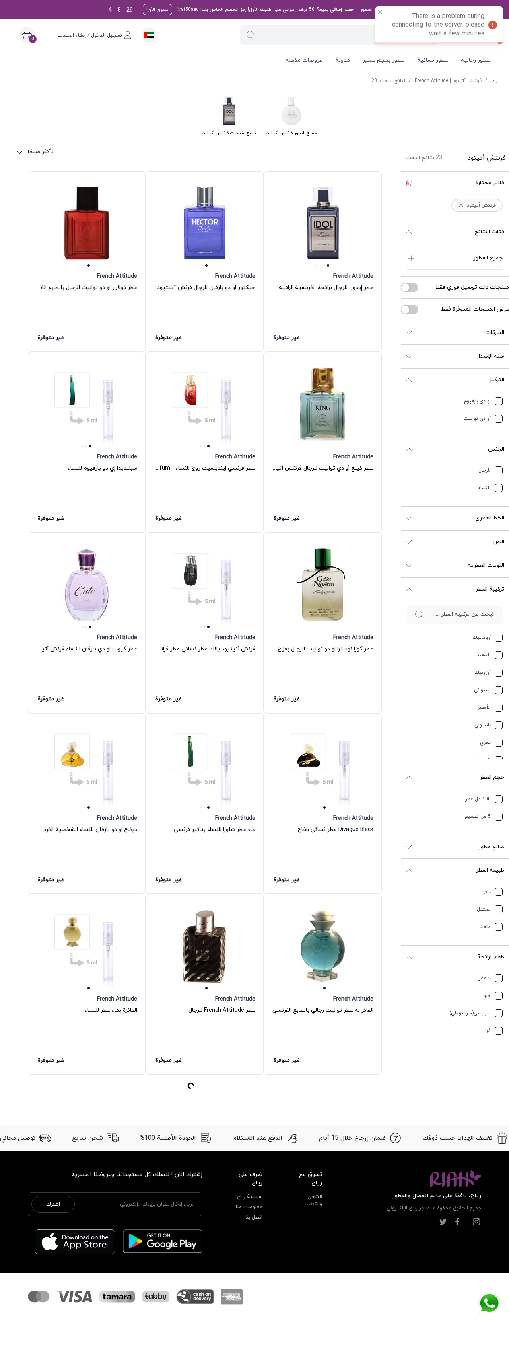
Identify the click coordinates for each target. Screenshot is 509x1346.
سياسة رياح (249, 691)
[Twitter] (443, 716)
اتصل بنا (253, 711)
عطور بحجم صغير (383, 60)
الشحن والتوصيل (312, 695)
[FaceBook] (457, 716)
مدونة (342, 60)
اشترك (53, 699)
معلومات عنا (249, 701)
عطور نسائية (432, 60)
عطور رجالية (475, 60)
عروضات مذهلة (304, 60)
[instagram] (476, 716)
